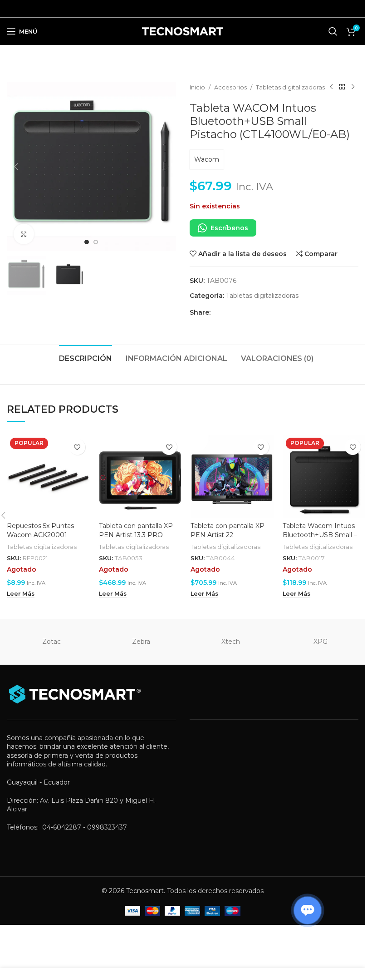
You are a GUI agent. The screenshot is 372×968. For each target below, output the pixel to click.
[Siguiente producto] (353, 87)
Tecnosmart (145, 891)
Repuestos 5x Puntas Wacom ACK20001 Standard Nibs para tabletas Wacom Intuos (44, 539)
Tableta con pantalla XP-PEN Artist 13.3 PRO (137, 530)
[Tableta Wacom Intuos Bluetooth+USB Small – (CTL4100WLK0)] (324, 476)
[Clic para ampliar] (24, 234)
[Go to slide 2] (95, 242)
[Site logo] (182, 31)
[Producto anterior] (331, 87)
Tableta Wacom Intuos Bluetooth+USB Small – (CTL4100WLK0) (320, 535)
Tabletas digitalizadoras (290, 87)
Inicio (197, 87)
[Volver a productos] (342, 87)
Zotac (51, 641)
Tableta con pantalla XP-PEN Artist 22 (229, 530)
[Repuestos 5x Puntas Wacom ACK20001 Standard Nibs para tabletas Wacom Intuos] (48, 476)
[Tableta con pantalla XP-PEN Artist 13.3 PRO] (140, 476)
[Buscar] (333, 31)
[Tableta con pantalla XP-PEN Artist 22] (232, 476)
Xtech (230, 641)
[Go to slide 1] (86, 242)
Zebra (141, 641)
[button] (16, 167)
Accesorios (230, 87)
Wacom (206, 159)
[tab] (85, 357)
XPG (320, 641)
